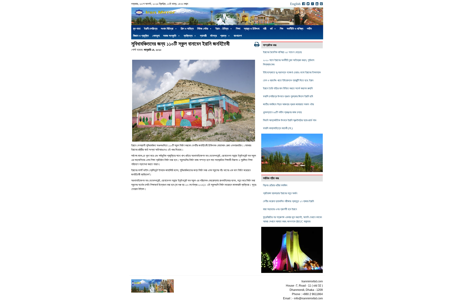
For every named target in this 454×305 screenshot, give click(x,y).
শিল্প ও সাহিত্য (187, 28)
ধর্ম (271, 28)
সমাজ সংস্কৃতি (169, 35)
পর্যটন (309, 28)
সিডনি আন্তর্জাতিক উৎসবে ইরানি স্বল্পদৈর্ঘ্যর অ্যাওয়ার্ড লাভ (289, 120)
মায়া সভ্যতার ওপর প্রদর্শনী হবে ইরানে (280, 209)
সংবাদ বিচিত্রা (167, 28)
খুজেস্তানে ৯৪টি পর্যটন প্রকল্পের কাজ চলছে (282, 112)
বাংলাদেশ (238, 35)
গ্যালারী (203, 35)
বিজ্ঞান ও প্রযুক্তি (141, 35)
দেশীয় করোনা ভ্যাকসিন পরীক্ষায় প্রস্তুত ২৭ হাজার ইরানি (288, 201)
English (295, 4)
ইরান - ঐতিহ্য (221, 28)
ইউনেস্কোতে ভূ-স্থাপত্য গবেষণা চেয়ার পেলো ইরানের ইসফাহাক (292, 72)
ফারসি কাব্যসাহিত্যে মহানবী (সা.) (278, 128)
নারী (264, 28)
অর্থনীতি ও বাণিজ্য (295, 28)
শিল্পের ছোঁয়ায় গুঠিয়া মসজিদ (275, 185)
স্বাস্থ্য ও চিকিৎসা (251, 28)
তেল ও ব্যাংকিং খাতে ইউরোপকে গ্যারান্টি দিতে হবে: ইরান (288, 80)
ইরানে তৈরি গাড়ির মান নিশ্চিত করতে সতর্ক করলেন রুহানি (288, 88)
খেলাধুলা (156, 35)
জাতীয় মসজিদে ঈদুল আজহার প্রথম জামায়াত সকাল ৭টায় (288, 104)
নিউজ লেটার (202, 28)
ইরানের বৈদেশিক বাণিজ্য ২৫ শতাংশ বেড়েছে (282, 52)
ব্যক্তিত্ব (188, 35)
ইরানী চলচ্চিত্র (150, 28)
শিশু (281, 28)
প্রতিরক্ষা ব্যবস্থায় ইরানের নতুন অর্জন (280, 193)
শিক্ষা (238, 28)
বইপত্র (213, 35)
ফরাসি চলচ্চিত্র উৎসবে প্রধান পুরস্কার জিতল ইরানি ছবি (288, 96)
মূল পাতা (136, 28)
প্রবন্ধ (223, 35)
